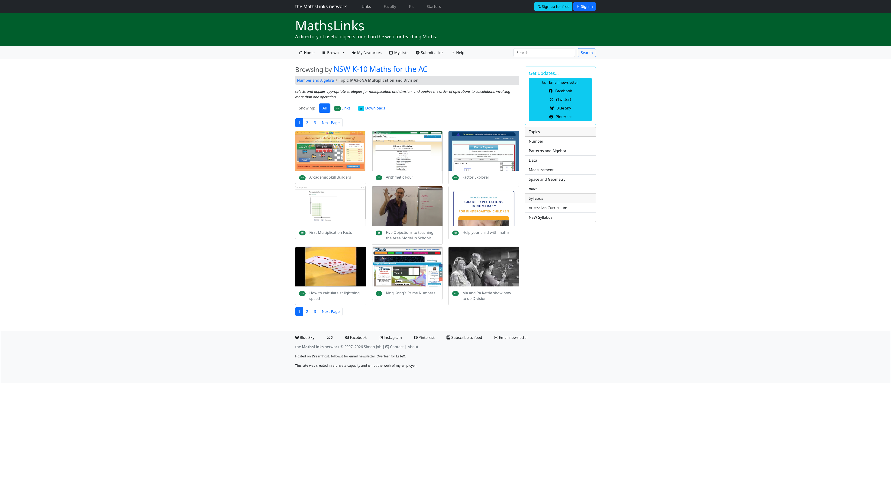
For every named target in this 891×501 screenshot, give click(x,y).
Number (536, 141)
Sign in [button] (586, 6)
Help (460, 52)
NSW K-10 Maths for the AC (380, 69)
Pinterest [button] (563, 116)
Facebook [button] (563, 90)
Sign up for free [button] (555, 6)
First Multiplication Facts (330, 232)
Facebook (358, 337)
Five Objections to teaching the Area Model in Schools (409, 235)
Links (367, 6)
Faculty (390, 6)
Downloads (374, 108)
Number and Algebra (315, 80)
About (413, 346)
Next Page (331, 122)
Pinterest (426, 337)
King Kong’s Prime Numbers (410, 292)
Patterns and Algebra (547, 150)
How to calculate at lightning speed (334, 295)
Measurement (541, 169)
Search (587, 52)
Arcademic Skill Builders (330, 177)
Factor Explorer (475, 177)
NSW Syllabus (540, 217)
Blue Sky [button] (563, 108)
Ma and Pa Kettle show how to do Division (486, 295)
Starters (434, 6)
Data (533, 160)
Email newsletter (513, 337)
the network (317, 346)
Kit (411, 6)
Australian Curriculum (548, 207)
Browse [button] (331, 53)
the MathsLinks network (321, 6)
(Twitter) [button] (563, 99)
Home (309, 52)
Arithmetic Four (399, 177)
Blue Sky (306, 337)
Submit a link (432, 52)
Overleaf (383, 356)
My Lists (401, 52)
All (325, 108)
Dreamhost (320, 356)
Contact (397, 346)
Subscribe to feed (466, 337)
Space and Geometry (547, 179)
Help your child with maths (486, 232)
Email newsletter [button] (563, 82)
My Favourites (369, 52)
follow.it (337, 356)
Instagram (392, 337)
